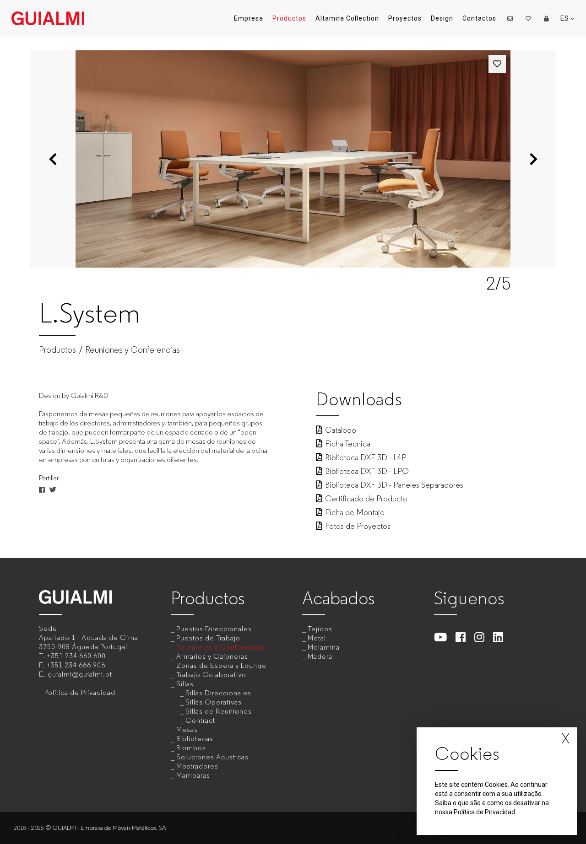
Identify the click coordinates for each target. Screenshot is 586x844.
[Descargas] (546, 18)
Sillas (185, 683)
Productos (289, 18)
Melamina (324, 647)
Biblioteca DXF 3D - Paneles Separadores (394, 484)
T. (72, 655)
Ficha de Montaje (355, 512)
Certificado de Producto (366, 498)
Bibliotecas (194, 738)
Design (442, 18)
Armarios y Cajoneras (212, 656)
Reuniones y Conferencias (132, 350)
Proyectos (405, 18)
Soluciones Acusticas (212, 757)
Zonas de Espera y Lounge (221, 665)
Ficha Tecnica (347, 443)
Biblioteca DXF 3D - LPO (367, 471)
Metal (317, 638)
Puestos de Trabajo (208, 638)
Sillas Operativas (213, 702)
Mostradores (197, 766)
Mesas (187, 729)
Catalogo (340, 430)
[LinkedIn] (498, 637)
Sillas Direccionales (218, 692)
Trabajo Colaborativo (211, 674)
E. (75, 674)
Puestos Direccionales (214, 628)
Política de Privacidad (79, 692)
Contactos (479, 18)
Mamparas (193, 775)
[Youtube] (440, 637)
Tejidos (320, 628)
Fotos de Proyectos (358, 526)
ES (565, 18)
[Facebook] (461, 637)
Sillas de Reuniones (218, 711)
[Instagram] (479, 637)
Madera (320, 656)
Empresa (248, 18)
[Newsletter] (510, 18)
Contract (200, 720)
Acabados (338, 598)
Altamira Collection (347, 18)
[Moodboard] (528, 18)
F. (72, 665)
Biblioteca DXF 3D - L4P (365, 457)
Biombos (191, 747)
